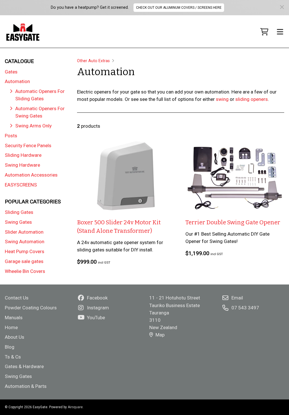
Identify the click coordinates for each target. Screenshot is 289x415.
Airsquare (75, 407)
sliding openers (251, 99)
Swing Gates (18, 222)
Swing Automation (24, 241)
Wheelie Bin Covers (25, 271)
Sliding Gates (19, 212)
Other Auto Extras (93, 60)
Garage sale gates (24, 261)
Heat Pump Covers (24, 251)
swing (222, 99)
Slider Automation (24, 232)
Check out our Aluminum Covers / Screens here (179, 8)
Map (160, 335)
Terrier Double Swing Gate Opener (232, 222)
